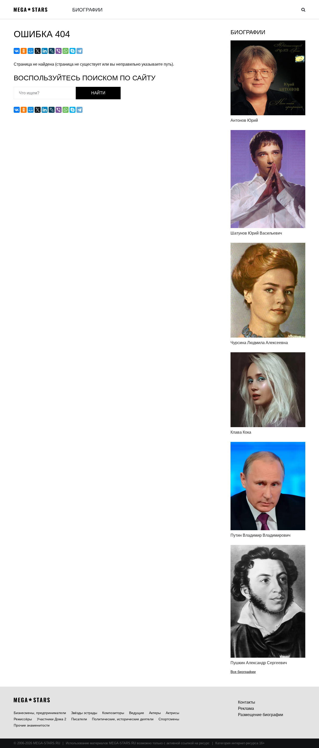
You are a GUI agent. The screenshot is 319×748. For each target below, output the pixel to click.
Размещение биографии (260, 715)
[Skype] (73, 51)
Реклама (246, 708)
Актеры (155, 713)
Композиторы (113, 713)
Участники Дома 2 (51, 719)
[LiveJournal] (52, 51)
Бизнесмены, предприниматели (40, 713)
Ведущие (136, 713)
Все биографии (243, 672)
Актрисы (172, 713)
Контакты (246, 702)
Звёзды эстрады (84, 713)
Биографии (87, 9)
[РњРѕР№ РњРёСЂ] (31, 51)
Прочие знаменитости (32, 725)
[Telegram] (79, 51)
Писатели (79, 719)
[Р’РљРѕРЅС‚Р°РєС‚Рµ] (17, 51)
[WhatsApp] (66, 51)
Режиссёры (23, 719)
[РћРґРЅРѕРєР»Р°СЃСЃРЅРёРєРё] (24, 51)
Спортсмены (169, 719)
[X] (38, 51)
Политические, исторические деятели (123, 719)
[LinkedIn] (45, 51)
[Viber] (59, 51)
